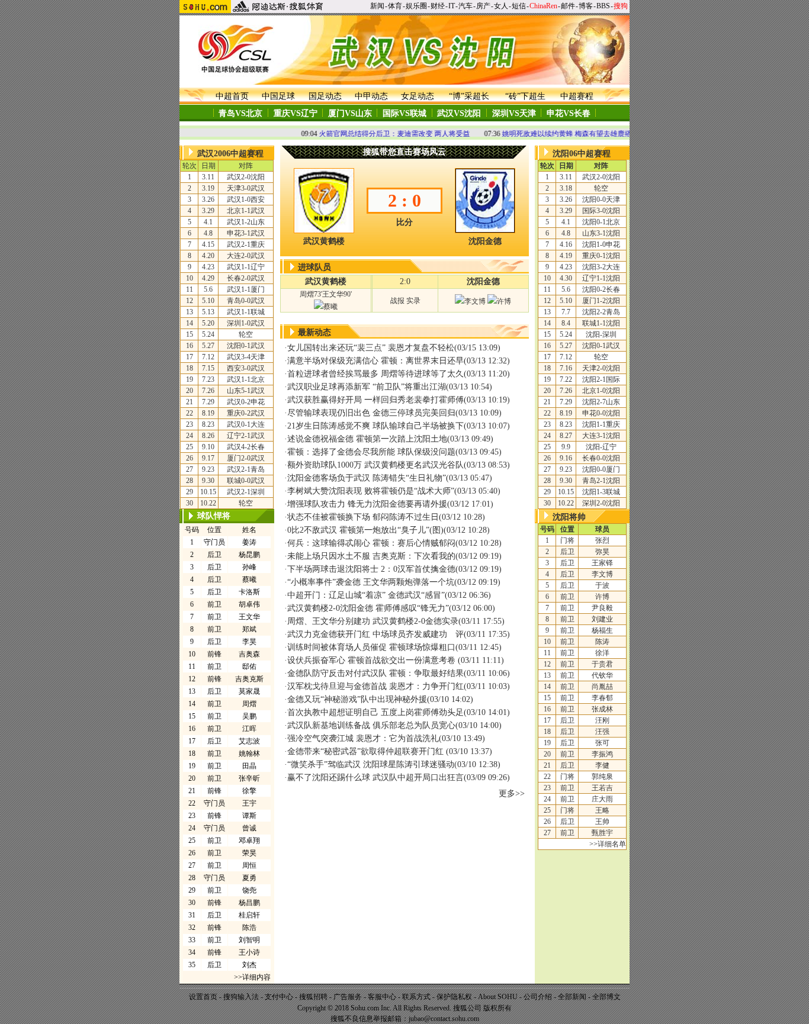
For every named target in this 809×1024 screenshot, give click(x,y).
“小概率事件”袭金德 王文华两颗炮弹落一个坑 (370, 582)
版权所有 (497, 1008)
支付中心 (279, 997)
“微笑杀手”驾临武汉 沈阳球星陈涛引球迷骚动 (370, 764)
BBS (603, 6)
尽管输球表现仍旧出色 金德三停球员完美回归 (371, 412)
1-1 (246, 211)
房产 (483, 6)
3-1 (246, 233)
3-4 (246, 357)
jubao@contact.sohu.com (444, 1019)
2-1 (246, 244)
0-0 (246, 301)
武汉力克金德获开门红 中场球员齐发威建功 (367, 634)
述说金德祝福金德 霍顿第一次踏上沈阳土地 (367, 438)
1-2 (246, 222)
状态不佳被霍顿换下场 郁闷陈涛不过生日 (363, 517)
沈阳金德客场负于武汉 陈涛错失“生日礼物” (366, 478)
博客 (586, 6)
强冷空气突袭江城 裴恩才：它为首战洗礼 (363, 738)
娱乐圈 (416, 6)
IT (451, 6)
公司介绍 (538, 997)
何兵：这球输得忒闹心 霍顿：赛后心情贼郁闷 (371, 543)
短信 (519, 6)
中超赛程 (576, 96)
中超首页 (232, 96)
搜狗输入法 (241, 997)
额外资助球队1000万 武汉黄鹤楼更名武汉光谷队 (375, 465)
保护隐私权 (454, 997)
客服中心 (382, 997)
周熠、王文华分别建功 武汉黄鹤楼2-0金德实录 (372, 621)
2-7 (601, 402)
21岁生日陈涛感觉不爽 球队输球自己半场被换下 (375, 425)
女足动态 (417, 96)
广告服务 (347, 997)
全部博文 (606, 997)
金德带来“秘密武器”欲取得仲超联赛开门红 (366, 751)
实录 (413, 301)
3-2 (601, 267)
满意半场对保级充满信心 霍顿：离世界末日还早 (375, 360)
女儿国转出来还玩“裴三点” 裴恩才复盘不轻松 (370, 347)
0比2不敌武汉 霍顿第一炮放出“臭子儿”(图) (365, 530)
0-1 (246, 346)
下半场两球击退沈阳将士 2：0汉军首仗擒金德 (371, 569)
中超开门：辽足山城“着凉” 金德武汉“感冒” (366, 595)
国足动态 (325, 96)
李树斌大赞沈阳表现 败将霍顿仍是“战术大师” (370, 491)
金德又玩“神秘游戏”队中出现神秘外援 (357, 699)
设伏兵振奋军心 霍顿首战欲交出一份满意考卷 (372, 660)
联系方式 (416, 997)
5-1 (246, 391)
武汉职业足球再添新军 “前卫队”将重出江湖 (366, 386)
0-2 (246, 402)
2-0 (246, 177)
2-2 (601, 312)
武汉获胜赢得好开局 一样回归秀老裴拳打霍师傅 (375, 399)
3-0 (246, 188)
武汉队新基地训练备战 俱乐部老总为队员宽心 (371, 725)
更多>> (512, 793)
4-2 (246, 447)
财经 (438, 6)
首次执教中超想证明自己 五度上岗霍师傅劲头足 (375, 712)
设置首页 (203, 997)
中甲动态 (371, 96)
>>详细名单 (607, 844)
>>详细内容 (252, 977)
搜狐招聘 (313, 997)
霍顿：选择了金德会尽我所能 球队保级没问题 (371, 451)
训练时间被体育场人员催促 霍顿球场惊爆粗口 (371, 647)
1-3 (601, 492)
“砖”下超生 (525, 96)
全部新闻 (572, 997)
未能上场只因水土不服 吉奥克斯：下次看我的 (371, 556)
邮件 (568, 6)
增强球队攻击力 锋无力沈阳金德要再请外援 (367, 504)
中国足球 (278, 96)
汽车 (465, 6)
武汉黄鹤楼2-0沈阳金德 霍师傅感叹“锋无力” (368, 608)
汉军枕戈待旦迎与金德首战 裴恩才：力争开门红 (375, 686)
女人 (501, 6)
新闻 (377, 6)
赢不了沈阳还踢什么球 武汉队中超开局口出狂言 (375, 777)
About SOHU (498, 997)
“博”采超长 (469, 96)
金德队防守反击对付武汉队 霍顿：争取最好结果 (375, 673)
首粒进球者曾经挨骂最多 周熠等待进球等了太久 (375, 373)
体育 (395, 6)
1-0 (246, 199)
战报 (397, 301)
